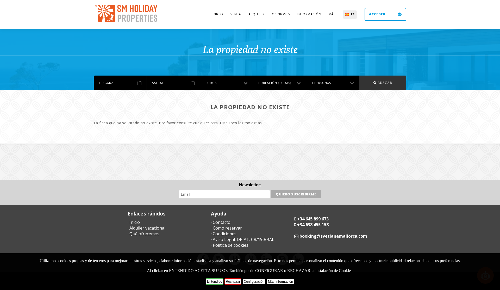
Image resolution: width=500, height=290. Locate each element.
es (353, 14)
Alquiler (256, 14)
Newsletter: (250, 185)
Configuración (254, 281)
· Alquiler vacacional (146, 228)
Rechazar (233, 281)
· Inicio (134, 222)
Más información (280, 281)
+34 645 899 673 (313, 219)
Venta (235, 14)
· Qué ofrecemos (143, 234)
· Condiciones (223, 234)
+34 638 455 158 (313, 224)
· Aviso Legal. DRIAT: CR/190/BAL (242, 239)
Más (332, 14)
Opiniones (281, 14)
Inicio (218, 14)
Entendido (214, 281)
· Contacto (220, 222)
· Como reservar (226, 228)
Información (309, 14)
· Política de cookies (229, 245)
